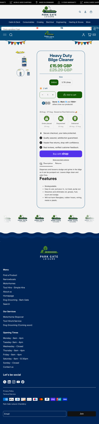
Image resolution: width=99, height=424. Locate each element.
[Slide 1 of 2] (20, 72)
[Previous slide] (18, 59)
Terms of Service (9, 394)
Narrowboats (9, 279)
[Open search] (80, 12)
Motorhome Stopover (13, 317)
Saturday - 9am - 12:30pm (15, 358)
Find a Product (10, 275)
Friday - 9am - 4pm (12, 354)
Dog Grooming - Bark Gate (16, 300)
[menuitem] (88, 22)
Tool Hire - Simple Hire (14, 287)
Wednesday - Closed (13, 346)
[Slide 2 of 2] (28, 72)
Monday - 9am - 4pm (13, 338)
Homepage (8, 295)
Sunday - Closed (11, 362)
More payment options (61, 160)
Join (82, 414)
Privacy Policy (8, 391)
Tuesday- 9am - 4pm (13, 342)
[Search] (95, 29)
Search (6, 304)
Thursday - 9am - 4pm (14, 350)
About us (7, 291)
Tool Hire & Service (12, 321)
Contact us (8, 367)
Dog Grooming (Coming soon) (17, 325)
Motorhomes (9, 283)
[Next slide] (30, 59)
